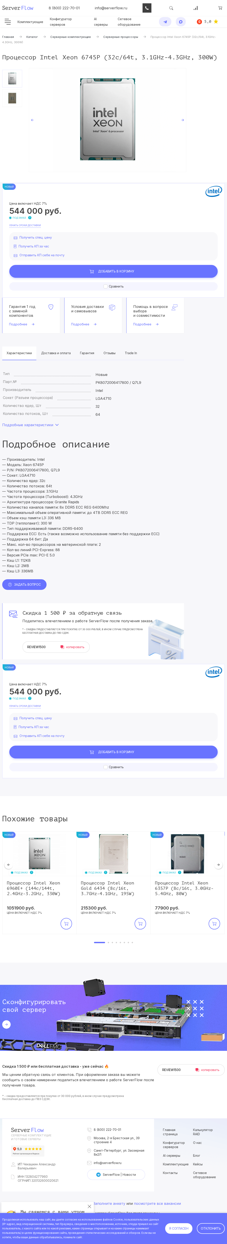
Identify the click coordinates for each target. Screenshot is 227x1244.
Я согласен (178, 1228)
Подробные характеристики (27, 425)
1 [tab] (99, 942)
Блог (196, 1155)
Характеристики (19, 353)
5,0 (207, 21)
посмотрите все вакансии (157, 1203)
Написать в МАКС (181, 21)
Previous (32, 120)
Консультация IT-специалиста (147, 8)
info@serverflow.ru (111, 8)
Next (182, 120)
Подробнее (18, 324)
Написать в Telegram (165, 21)
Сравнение (195, 8)
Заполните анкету (109, 1203)
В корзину (116, 271)
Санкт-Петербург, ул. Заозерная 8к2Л (119, 1152)
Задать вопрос (27, 584)
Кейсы (198, 1164)
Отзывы (109, 353)
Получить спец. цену (36, 237)
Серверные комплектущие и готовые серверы (31, 1137)
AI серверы (171, 1155)
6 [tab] (124, 942)
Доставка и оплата (56, 353)
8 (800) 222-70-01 (64, 8)
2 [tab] (108, 942)
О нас (197, 1143)
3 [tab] (112, 942)
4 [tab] (116, 942)
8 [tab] (132, 942)
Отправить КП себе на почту (42, 255)
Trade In (131, 353)
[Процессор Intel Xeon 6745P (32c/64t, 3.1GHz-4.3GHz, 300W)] (107, 120)
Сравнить (116, 286)
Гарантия (87, 353)
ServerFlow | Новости (119, 1174)
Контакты (170, 1173)
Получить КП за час (34, 246)
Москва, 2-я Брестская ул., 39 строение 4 (117, 1140)
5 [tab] (120, 942)
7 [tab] (128, 942)
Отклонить (211, 1228)
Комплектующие (30, 22)
